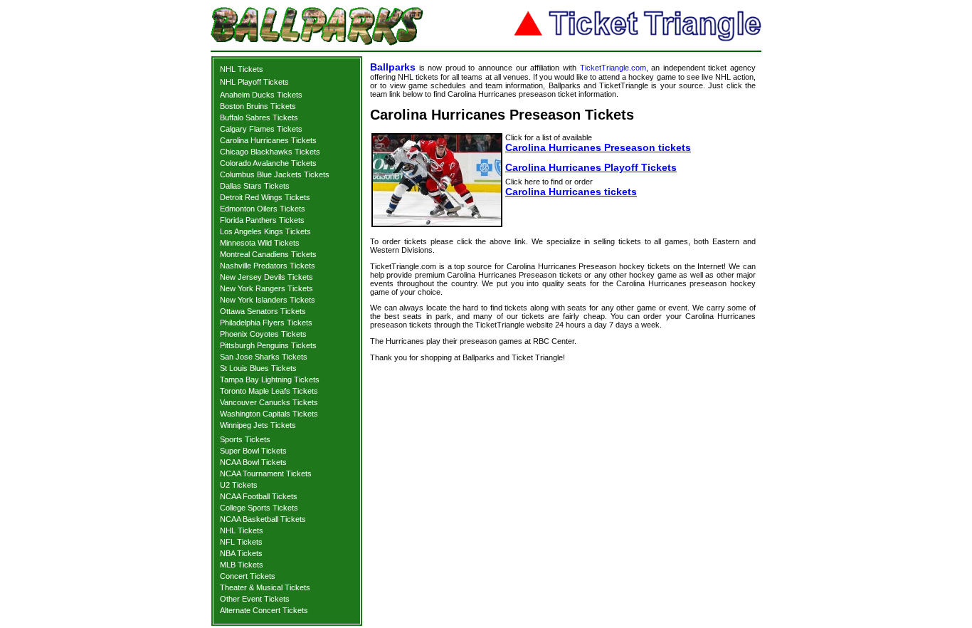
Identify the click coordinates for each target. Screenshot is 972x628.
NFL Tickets (241, 542)
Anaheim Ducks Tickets (261, 94)
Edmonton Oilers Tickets (262, 208)
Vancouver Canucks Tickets (269, 402)
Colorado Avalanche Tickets (268, 163)
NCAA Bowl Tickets (253, 462)
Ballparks (393, 67)
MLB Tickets (241, 564)
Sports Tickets (245, 439)
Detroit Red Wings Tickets (265, 197)
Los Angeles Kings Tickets (265, 231)
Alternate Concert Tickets (264, 610)
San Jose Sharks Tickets (263, 356)
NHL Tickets (241, 69)
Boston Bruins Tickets (258, 106)
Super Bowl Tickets (253, 450)
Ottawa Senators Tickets (263, 311)
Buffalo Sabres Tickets (259, 117)
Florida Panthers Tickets (262, 220)
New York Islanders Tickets (267, 299)
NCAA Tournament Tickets (266, 473)
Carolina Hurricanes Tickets (268, 140)
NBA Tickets (241, 553)
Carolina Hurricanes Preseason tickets (598, 147)
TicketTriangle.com (613, 67)
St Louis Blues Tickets (258, 368)
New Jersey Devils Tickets (266, 277)
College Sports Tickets (259, 507)
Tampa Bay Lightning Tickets (269, 379)
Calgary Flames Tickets (261, 129)
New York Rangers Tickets (266, 288)
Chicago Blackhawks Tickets (270, 151)
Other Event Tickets (255, 599)
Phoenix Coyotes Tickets (263, 334)
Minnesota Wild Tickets (260, 243)
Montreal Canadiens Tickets (268, 254)
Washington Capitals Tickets (269, 413)
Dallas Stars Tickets (255, 186)
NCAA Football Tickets (258, 496)
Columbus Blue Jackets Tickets (274, 174)
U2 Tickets (239, 485)
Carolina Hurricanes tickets (571, 191)
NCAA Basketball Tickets (263, 519)
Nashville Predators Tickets (267, 265)
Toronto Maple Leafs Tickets (269, 391)
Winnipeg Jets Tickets (258, 425)
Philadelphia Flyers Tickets (266, 322)
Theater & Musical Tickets (265, 587)
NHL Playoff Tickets (254, 82)
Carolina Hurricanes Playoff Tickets (591, 167)
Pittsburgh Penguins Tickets (268, 345)
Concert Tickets (247, 576)
